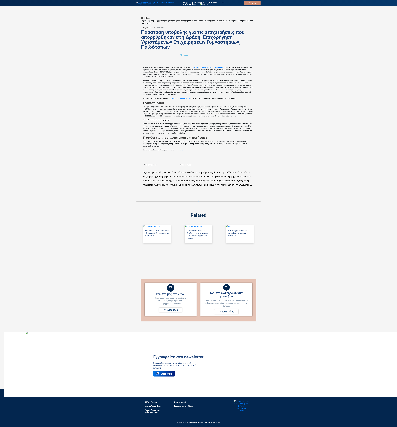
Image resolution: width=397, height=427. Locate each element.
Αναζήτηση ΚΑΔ (189, 4)
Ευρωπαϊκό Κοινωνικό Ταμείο (182, 98)
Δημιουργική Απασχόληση (216, 185)
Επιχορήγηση (163, 176)
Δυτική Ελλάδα (224, 172)
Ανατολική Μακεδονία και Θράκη (178, 172)
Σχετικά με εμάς (180, 402)
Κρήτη (231, 176)
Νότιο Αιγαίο (149, 180)
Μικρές (247, 176)
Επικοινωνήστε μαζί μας (183, 406)
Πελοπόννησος (164, 180)
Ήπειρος (180, 176)
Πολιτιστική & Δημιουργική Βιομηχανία (190, 180)
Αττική (198, 172)
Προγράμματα (198, 2)
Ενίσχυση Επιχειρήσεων (240, 185)
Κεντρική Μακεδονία (217, 176)
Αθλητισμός (198, 185)
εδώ (181, 150)
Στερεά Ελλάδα (231, 180)
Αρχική (185, 2)
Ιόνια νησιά (201, 176)
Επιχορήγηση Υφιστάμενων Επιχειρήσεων (207, 67)
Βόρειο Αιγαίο (209, 172)
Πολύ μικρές (216, 180)
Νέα (223, 2)
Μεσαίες (239, 176)
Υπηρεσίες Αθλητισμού (154, 185)
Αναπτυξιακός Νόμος (153, 406)
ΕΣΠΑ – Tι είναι (151, 402)
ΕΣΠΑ (172, 176)
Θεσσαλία (190, 176)
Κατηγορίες (212, 2)
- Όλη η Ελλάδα (155, 172)
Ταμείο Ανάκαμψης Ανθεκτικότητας (152, 411)
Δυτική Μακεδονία (241, 172)
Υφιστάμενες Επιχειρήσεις (179, 185)
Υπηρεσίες (244, 180)
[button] (218, 54)
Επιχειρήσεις (149, 176)
